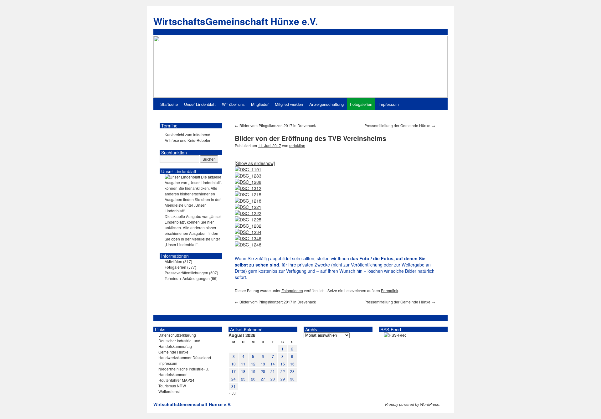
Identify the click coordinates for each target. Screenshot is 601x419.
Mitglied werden (289, 104)
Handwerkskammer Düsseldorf (184, 357)
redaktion (297, 145)
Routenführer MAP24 (176, 380)
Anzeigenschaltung (326, 104)
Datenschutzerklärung (177, 335)
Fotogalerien (361, 104)
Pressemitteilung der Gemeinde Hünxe (399, 125)
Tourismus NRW (172, 385)
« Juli (233, 393)
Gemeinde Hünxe (173, 351)
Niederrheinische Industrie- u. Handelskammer (183, 371)
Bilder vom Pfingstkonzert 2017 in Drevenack (275, 125)
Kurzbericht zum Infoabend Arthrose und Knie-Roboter (187, 137)
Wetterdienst (169, 391)
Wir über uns (233, 104)
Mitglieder (260, 104)
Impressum (388, 104)
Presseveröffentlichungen (186, 272)
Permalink (389, 290)
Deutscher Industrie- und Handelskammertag (179, 343)
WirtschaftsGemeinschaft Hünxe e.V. (235, 21)
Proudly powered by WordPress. (412, 404)
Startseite (169, 104)
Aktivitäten (173, 261)
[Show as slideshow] (255, 163)
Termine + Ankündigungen (187, 278)
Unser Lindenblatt (200, 104)
